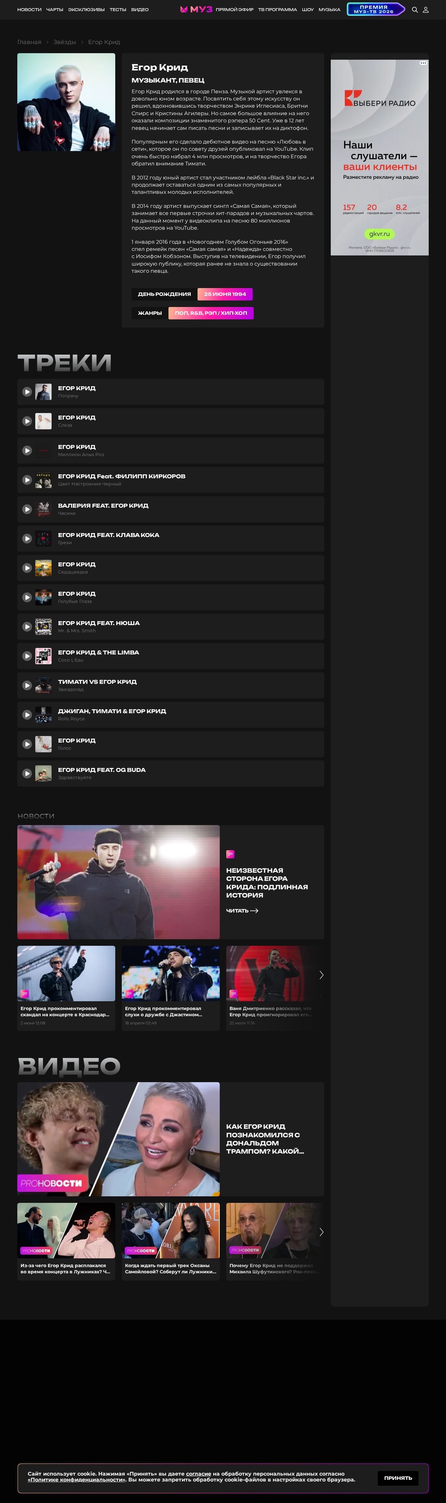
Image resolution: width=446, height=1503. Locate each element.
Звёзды (65, 42)
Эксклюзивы (86, 10)
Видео (140, 10)
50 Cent (259, 120)
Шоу (308, 10)
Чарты (54, 10)
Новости (29, 10)
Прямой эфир (234, 10)
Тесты (118, 10)
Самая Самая (250, 206)
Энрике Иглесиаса (259, 106)
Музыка (330, 10)
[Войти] (426, 10)
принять (398, 1478)
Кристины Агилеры (182, 113)
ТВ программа (277, 10)
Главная (29, 42)
